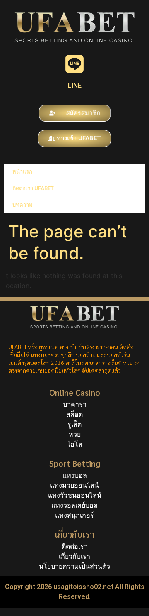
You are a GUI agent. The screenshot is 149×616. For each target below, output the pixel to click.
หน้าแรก (22, 172)
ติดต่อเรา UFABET (33, 188)
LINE (75, 85)
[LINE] (74, 64)
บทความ (22, 205)
